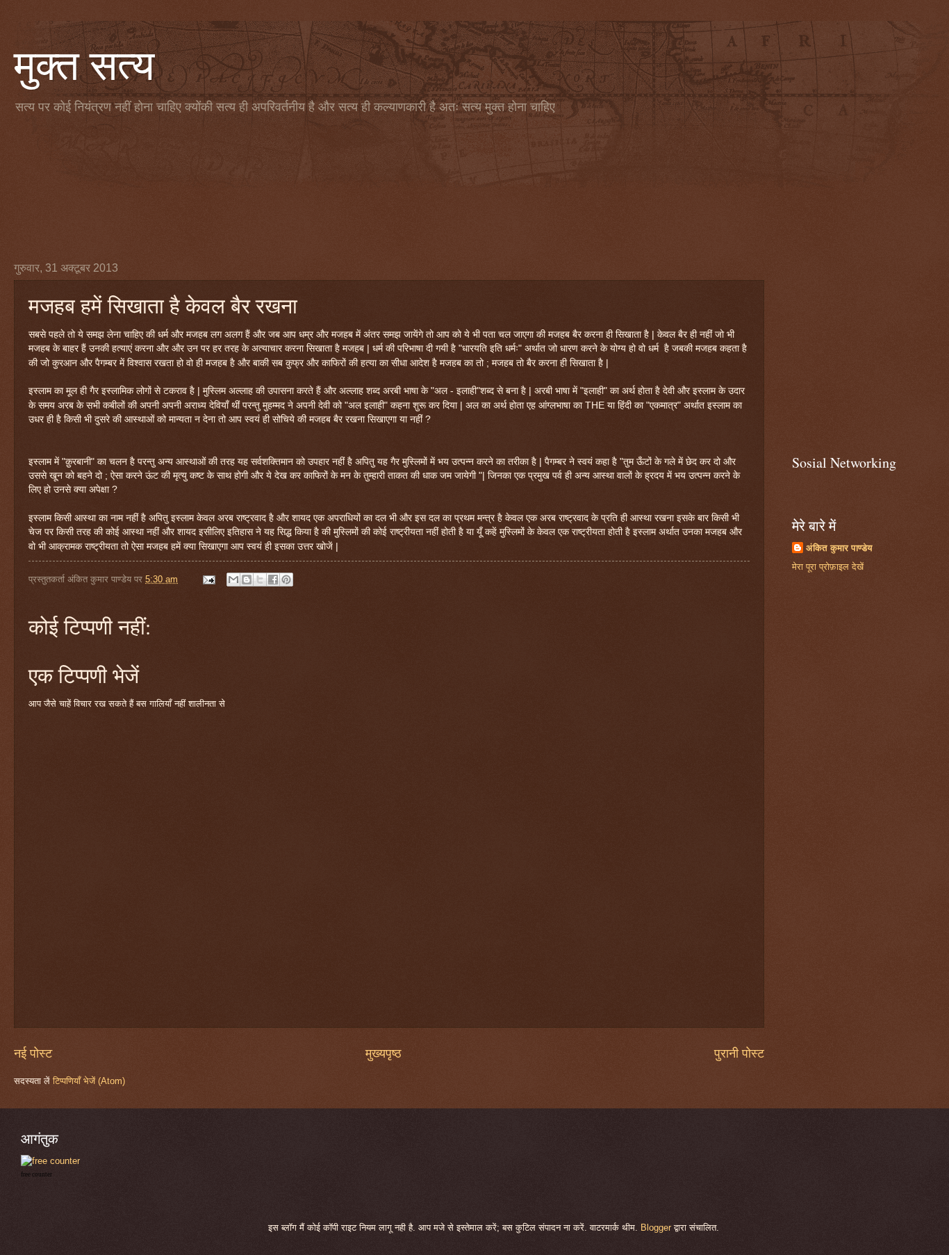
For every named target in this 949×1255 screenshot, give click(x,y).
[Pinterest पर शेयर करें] (286, 580)
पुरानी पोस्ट (739, 1053)
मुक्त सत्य (84, 64)
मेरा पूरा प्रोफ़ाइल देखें (828, 566)
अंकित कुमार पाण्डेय (839, 548)
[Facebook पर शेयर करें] (273, 580)
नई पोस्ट (33, 1053)
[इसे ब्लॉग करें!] (247, 580)
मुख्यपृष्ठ (383, 1053)
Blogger (656, 1227)
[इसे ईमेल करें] (233, 580)
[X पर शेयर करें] (260, 580)
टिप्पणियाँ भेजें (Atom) (89, 1081)
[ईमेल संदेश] (208, 579)
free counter (36, 1174)
